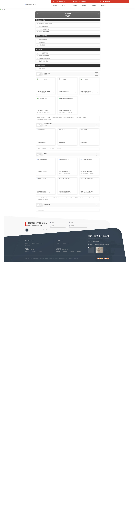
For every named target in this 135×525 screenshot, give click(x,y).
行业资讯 (65, 251)
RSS (64, 258)
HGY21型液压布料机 (43, 53)
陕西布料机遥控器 (43, 39)
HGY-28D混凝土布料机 (44, 31)
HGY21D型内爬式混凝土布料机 (66, 110)
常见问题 (72, 251)
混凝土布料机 (41, 20)
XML (67, 258)
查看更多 (96, 74)
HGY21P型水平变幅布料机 (87, 191)
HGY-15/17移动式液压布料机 (45, 23)
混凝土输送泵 (41, 65)
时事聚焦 (79, 251)
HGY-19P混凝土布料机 (44, 29)
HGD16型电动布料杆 (43, 26)
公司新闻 (58, 251)
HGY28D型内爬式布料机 (44, 58)
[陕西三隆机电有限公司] (39, 4)
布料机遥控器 (42, 45)
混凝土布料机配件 (42, 36)
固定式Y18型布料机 (43, 61)
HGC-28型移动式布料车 (64, 191)
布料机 (40, 49)
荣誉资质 (40, 251)
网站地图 (61, 258)
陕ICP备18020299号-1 (53, 258)
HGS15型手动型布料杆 (44, 55)
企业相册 (33, 251)
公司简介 (26, 251)
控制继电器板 (42, 42)
